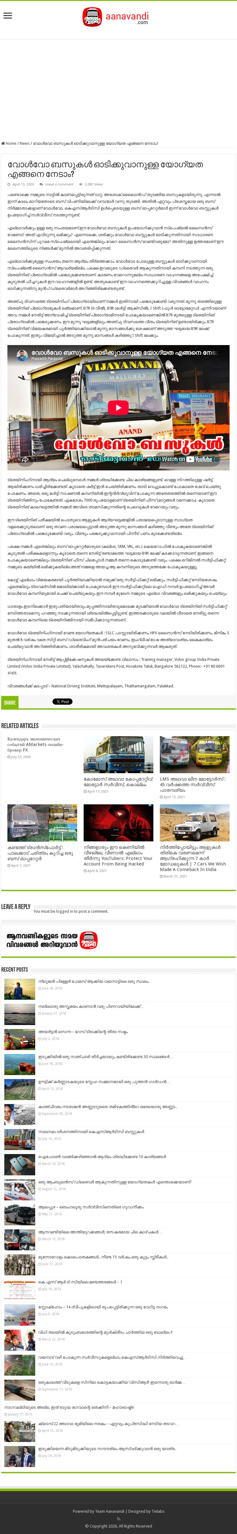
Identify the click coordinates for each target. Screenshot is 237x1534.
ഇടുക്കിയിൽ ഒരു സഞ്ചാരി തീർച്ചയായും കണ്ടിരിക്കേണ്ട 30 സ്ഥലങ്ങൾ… (105, 1056)
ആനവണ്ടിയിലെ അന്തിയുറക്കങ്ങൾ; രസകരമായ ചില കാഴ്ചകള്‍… (100, 1232)
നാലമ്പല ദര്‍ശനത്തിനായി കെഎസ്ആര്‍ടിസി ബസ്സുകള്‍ (91, 1131)
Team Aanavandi (109, 1511)
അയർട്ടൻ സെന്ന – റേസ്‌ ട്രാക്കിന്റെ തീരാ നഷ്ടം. (83, 1031)
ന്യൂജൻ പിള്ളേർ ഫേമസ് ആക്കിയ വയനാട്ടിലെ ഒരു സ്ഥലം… (95, 981)
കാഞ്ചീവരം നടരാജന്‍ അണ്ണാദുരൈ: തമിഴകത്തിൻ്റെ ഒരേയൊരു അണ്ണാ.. (107, 1106)
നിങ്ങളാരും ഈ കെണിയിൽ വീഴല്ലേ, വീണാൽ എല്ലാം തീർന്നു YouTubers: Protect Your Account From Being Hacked (118, 855)
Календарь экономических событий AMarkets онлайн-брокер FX (35, 744)
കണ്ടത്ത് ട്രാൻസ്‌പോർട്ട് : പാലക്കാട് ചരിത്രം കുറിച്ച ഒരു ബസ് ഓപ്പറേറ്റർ (40, 853)
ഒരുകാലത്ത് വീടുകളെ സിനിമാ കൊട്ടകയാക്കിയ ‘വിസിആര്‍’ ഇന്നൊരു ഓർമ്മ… (111, 1382)
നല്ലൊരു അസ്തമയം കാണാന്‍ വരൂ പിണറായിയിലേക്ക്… (91, 1006)
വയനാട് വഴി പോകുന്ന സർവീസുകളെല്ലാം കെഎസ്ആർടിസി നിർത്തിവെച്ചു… (112, 1357)
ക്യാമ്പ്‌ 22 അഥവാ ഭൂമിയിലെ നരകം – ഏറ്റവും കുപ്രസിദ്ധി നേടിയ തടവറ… (108, 1423)
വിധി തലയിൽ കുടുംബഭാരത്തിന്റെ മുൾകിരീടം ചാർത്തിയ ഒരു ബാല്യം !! (105, 1332)
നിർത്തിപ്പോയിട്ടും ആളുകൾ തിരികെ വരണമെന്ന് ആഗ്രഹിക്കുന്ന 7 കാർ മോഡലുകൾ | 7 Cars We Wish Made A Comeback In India (193, 858)
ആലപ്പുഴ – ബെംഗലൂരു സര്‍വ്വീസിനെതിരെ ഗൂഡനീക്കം (90, 1207)
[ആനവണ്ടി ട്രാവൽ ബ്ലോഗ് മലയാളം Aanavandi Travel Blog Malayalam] (118, 15)
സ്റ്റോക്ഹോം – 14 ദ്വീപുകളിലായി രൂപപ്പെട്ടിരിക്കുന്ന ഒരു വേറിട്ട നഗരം (103, 1307)
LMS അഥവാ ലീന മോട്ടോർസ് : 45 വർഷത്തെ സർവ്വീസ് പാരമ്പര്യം (193, 784)
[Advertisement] (118, 90)
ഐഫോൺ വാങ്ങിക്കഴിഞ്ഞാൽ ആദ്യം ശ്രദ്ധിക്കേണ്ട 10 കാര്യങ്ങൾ (102, 1156)
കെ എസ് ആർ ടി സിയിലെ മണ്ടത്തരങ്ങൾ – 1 (80, 1282)
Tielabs (158, 1511)
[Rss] (118, 1519)
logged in (64, 911)
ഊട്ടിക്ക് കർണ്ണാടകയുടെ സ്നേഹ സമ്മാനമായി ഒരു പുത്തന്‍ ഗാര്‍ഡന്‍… (104, 1081)
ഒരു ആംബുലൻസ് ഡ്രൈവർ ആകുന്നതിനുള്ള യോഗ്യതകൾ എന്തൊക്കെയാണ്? (115, 1182)
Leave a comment (59, 184)
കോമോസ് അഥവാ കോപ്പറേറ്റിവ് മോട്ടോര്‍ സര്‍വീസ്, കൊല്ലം (118, 781)
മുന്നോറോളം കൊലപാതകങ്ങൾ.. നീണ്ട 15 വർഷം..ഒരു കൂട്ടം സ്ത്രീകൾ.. (103, 1257)
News (25, 143)
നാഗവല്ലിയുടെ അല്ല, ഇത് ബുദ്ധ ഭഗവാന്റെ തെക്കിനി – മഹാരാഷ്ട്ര (69, 1407)
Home (10, 143)
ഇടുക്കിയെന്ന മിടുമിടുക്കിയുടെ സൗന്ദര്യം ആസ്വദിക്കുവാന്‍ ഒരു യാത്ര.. (107, 1448)
